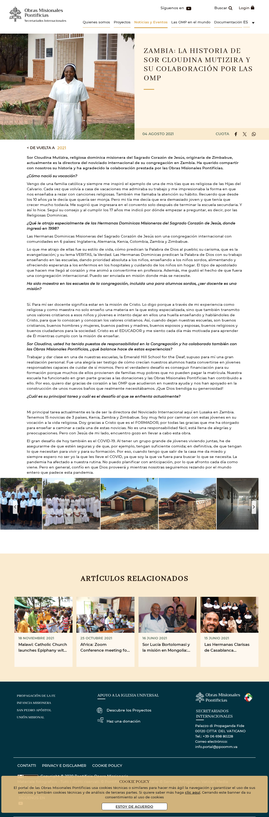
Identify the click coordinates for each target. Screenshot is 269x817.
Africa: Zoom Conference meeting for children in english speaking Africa (104, 648)
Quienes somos (96, 22)
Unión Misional (30, 717)
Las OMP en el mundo (190, 22)
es (245, 21)
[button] (71, 504)
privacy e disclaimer (64, 765)
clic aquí (192, 792)
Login (244, 7)
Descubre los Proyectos (129, 710)
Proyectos (122, 22)
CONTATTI (26, 765)
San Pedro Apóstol (34, 710)
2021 (61, 147)
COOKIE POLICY (107, 765)
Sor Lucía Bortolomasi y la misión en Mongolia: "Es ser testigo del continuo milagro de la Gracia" (166, 648)
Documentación (228, 22)
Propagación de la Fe (36, 696)
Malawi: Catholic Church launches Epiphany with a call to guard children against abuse (42, 648)
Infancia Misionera (34, 703)
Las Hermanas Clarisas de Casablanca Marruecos (227, 648)
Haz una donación (124, 721)
